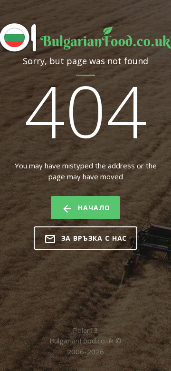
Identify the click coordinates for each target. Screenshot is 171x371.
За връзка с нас (94, 238)
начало (94, 207)
